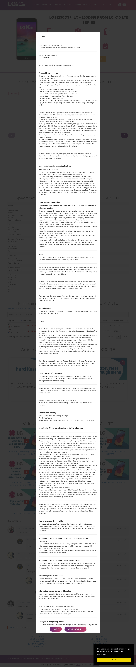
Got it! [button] (114, 660)
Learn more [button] (101, 654)
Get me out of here (75, 629)
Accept (56, 629)
